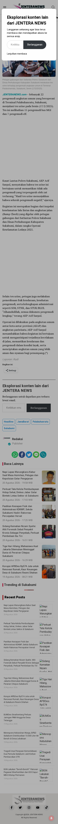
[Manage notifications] (51, 818)
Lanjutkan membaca (17, 53)
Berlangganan (34, 45)
